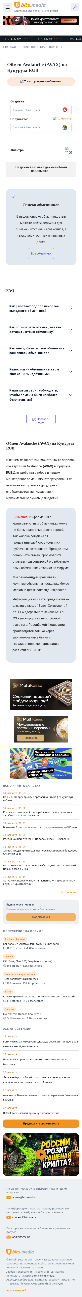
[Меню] (7, 7)
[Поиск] (75, 7)
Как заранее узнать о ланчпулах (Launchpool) (31, 944)
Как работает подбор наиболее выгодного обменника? (34, 308)
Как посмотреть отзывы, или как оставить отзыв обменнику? (35, 329)
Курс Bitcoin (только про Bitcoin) (22, 1014)
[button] (66, 110)
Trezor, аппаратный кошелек (20, 979)
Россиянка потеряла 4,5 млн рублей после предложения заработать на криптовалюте (37, 814)
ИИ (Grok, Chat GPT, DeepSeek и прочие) (27, 961)
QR (60, 1283)
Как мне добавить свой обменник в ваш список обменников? (37, 350)
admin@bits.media (23, 1197)
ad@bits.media (21, 1237)
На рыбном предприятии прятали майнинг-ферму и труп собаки (38, 799)
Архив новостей (16, 1290)
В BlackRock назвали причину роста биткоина (31, 1113)
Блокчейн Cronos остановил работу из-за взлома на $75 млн (40, 827)
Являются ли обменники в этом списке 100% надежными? (34, 371)
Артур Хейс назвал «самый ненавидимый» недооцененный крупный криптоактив (39, 882)
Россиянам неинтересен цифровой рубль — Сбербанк (36, 839)
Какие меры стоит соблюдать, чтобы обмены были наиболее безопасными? (33, 395)
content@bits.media (24, 1217)
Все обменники (41, 253)
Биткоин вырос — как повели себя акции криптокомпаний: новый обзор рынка (39, 867)
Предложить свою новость (41, 1123)
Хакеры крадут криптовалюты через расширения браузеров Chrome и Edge (40, 852)
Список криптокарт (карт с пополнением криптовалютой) (39, 996)
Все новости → (70, 892)
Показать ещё (43, 421)
